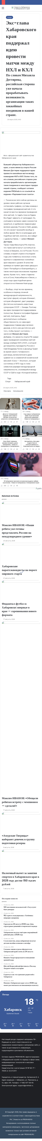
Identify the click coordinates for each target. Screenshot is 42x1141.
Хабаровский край (22, 381)
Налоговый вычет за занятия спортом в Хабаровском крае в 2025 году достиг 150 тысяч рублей (20, 878)
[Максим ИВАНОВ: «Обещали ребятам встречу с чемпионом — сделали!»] (21, 708)
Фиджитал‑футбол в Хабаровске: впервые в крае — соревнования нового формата (19, 609)
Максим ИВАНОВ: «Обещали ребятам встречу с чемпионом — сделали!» (20, 802)
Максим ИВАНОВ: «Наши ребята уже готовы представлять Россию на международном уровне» (18, 530)
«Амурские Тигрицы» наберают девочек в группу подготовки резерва (18, 839)
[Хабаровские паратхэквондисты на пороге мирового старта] (21, 553)
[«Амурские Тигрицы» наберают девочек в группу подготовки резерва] (21, 823)
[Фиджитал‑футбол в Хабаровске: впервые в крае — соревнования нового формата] (21, 591)
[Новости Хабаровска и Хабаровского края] (21, 7)
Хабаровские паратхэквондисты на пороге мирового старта (19, 570)
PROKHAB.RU (29, 1134)
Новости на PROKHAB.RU (23, 1119)
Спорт (9, 17)
